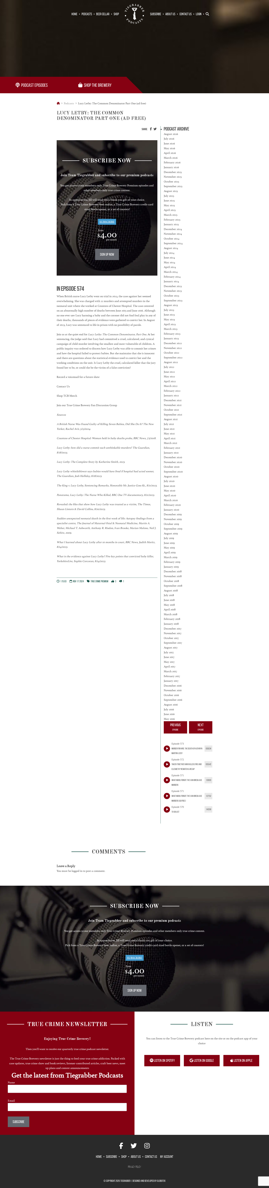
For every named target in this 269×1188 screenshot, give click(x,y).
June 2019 (169, 543)
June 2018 (169, 600)
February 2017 (172, 676)
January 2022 (171, 395)
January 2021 (171, 452)
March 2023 (170, 329)
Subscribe (155, 14)
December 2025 (173, 172)
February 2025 (172, 219)
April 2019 (170, 552)
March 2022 (170, 386)
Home (74, 14)
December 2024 (173, 229)
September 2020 (173, 471)
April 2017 (169, 666)
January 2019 (171, 567)
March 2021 (170, 443)
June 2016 (169, 714)
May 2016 (169, 719)
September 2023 (173, 300)
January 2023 (171, 338)
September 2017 (173, 643)
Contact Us (185, 14)
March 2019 (170, 557)
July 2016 (169, 709)
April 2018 (170, 609)
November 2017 (172, 633)
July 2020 (169, 481)
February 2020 (172, 505)
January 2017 (171, 681)
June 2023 (169, 314)
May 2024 (169, 262)
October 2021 (171, 410)
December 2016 (173, 685)
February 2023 (172, 334)
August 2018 (171, 590)
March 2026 (171, 158)
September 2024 (173, 243)
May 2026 (169, 148)
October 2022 (171, 353)
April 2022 (170, 381)
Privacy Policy (134, 1166)
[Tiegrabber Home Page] (134, 14)
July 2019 (169, 538)
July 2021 (169, 424)
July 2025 (169, 196)
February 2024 (172, 277)
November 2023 (173, 291)
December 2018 (173, 571)
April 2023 (170, 324)
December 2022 (173, 343)
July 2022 (169, 367)
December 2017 (172, 628)
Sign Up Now (107, 254)
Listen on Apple (242, 1061)
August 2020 (171, 476)
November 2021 (173, 405)
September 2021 (173, 414)
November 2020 (173, 462)
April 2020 (170, 495)
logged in (77, 871)
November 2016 (173, 690)
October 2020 (171, 467)
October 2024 (171, 238)
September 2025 (173, 186)
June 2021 (169, 429)
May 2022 (169, 376)
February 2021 (172, 448)
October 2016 (171, 695)
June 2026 (169, 143)
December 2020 (173, 457)
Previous (175, 727)
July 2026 (169, 138)
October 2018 (171, 581)
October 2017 (171, 638)
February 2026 (172, 162)
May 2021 (169, 433)
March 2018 (170, 614)
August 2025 (171, 191)
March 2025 (170, 215)
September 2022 (173, 357)
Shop (116, 14)
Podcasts (87, 14)
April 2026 (170, 153)
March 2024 (171, 272)
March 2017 (170, 671)
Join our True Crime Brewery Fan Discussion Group (87, 405)
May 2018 (169, 605)
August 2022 (171, 362)
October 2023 (171, 295)
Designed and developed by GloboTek (148, 1180)
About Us (170, 14)
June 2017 (169, 657)
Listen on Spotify (164, 1061)
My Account (166, 1156)
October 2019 (171, 524)
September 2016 (173, 700)
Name (11, 1082)
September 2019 (173, 528)
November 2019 (173, 519)
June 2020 (169, 486)
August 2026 (171, 134)
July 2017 (169, 652)
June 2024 (169, 257)
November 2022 (173, 348)
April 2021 (169, 438)
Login (198, 14)
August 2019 (171, 533)
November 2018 (173, 576)
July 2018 (169, 595)
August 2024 (171, 248)
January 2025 (171, 224)
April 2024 (170, 267)
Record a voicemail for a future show (78, 377)
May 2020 (169, 490)
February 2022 (172, 391)
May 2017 (169, 662)
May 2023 (169, 319)
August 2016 (171, 704)
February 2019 (172, 562)
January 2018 (171, 624)
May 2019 (169, 547)
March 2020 (171, 500)
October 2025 (171, 181)
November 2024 (173, 234)
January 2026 (171, 167)
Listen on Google (203, 1061)
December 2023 (173, 286)
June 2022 (169, 372)
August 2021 (171, 419)
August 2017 (170, 647)
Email (11, 1100)
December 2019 (173, 514)
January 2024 (171, 281)
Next (201, 727)
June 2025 (169, 200)
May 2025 (169, 205)
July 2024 (169, 253)
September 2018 (173, 586)
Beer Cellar (102, 14)
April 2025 (170, 210)
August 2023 (171, 305)
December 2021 (173, 400)
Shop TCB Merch (67, 396)
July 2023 (169, 310)
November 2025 (173, 177)
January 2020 (171, 509)
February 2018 (172, 619)
